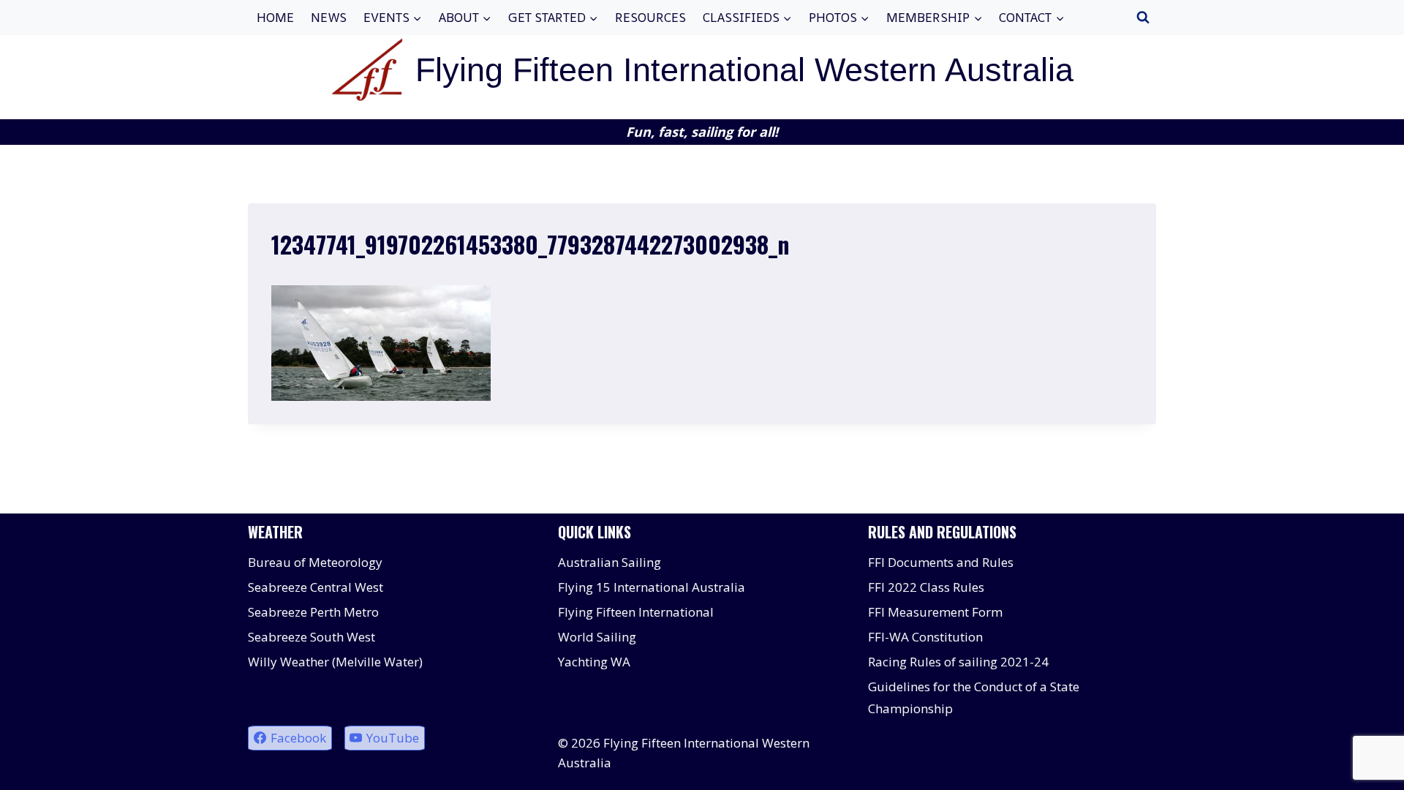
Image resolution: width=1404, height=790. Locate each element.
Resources (650, 17)
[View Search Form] (1143, 17)
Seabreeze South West (311, 636)
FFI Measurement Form (935, 611)
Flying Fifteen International (636, 611)
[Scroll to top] (1367, 768)
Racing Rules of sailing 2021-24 (958, 661)
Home (275, 17)
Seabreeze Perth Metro (313, 611)
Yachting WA (594, 661)
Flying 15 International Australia (651, 587)
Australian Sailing (609, 562)
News (329, 17)
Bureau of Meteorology (315, 562)
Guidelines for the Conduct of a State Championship (973, 698)
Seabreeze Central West (315, 587)
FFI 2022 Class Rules (926, 587)
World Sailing (597, 636)
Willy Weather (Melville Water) (335, 661)
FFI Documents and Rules (941, 562)
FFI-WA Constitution (925, 636)
